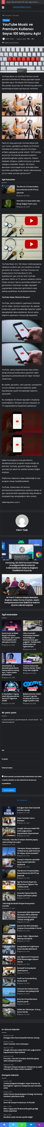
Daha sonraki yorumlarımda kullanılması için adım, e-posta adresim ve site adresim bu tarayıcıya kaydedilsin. (22, 780)
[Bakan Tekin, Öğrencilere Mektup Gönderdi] (8, 939)
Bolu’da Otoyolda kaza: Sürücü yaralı (27, 1000)
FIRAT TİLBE (10, 39)
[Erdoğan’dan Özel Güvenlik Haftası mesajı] (8, 811)
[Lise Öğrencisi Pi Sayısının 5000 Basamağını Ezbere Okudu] (8, 960)
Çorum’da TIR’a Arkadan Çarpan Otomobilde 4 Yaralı (29, 927)
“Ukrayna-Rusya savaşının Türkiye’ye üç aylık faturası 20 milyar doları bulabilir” (28, 850)
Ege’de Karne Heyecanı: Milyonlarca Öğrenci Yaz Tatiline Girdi (27, 884)
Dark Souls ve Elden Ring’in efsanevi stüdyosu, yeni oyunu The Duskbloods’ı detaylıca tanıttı (11, 637)
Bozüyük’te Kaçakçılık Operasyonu (26, 969)
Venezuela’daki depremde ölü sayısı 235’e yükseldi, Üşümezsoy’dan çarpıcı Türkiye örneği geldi (28, 916)
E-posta (5, 759)
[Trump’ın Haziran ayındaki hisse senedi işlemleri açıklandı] (8, 862)
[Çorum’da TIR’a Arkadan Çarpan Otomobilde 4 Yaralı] (8, 929)
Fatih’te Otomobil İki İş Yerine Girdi (27, 979)
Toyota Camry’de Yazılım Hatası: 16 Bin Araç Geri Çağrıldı (32, 668)
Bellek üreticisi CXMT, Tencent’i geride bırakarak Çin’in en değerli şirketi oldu (32, 697)
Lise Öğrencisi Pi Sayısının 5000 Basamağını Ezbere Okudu (28, 959)
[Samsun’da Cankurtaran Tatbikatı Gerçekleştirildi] (8, 992)
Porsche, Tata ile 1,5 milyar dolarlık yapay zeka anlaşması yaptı (20, 840)
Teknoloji (15, 15)
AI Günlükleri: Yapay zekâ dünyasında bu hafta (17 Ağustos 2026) (10, 697)
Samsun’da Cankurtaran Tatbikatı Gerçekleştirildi (28, 990)
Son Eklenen (22, 800)
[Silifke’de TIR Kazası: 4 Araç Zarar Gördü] (8, 1012)
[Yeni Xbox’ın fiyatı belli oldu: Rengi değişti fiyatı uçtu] (8, 203)
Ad (3, 750)
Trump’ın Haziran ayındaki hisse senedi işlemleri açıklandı (28, 862)
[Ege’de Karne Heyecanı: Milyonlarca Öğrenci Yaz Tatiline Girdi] (8, 885)
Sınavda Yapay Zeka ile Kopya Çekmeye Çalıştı (27, 894)
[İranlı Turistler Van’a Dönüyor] (8, 821)
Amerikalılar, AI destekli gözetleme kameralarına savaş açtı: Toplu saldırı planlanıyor (10, 670)
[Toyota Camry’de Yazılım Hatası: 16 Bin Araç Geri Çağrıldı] (32, 658)
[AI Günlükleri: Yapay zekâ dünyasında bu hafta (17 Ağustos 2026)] (11, 686)
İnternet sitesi (7, 768)
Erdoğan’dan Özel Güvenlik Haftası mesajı (28, 809)
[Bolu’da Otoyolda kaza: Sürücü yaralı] (8, 1002)
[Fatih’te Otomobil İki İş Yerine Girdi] (8, 981)
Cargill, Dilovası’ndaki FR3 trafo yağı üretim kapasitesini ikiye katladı (28, 831)
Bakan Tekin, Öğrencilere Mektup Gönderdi (27, 937)
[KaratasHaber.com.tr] (22, 7)
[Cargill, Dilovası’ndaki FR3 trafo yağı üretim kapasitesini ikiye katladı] (8, 831)
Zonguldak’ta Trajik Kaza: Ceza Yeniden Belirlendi (28, 947)
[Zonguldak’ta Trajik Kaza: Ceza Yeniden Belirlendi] (8, 949)
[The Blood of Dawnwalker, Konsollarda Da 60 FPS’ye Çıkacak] (8, 189)
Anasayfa (7, 15)
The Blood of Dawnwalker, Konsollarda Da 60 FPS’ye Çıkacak (28, 189)
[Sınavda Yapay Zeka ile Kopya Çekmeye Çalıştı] (8, 896)
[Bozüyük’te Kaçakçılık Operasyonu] (8, 971)
